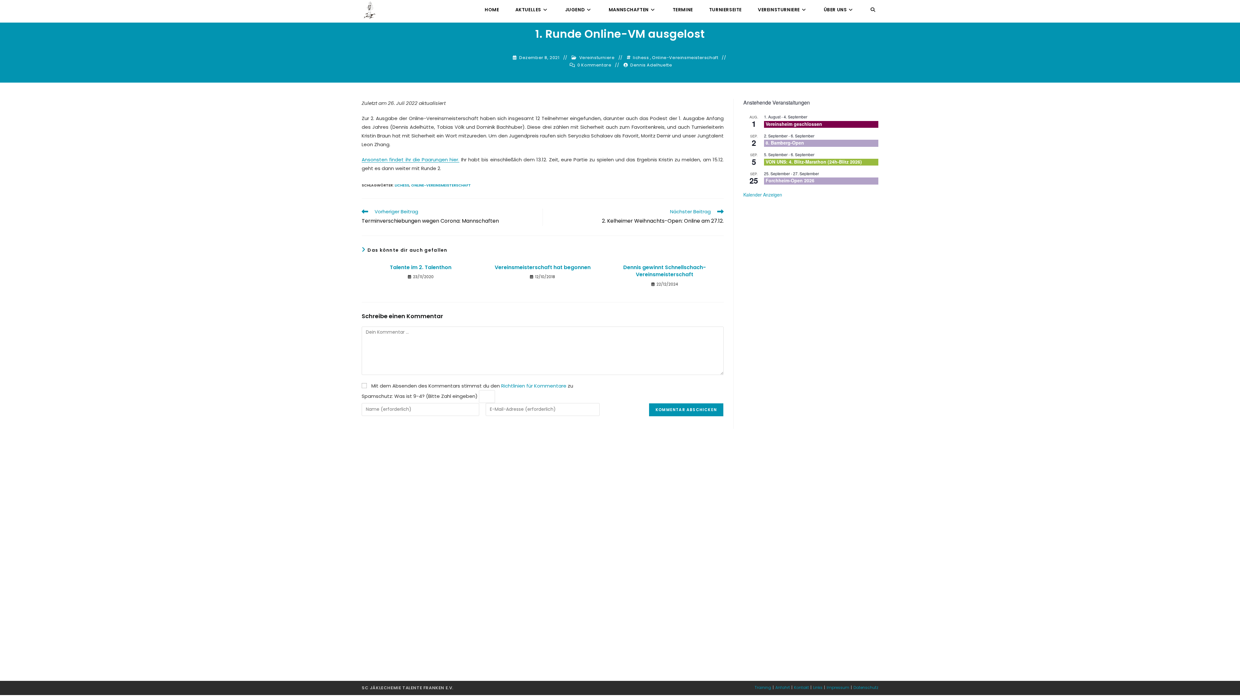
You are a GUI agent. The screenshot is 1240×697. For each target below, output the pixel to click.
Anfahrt (782, 687)
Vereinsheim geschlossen (794, 124)
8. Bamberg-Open (785, 142)
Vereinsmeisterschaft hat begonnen (543, 267)
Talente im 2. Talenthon (420, 267)
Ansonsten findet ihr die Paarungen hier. (410, 159)
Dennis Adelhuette (651, 65)
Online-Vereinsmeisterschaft (685, 58)
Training (763, 687)
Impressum (838, 687)
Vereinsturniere (597, 58)
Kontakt (801, 687)
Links (817, 687)
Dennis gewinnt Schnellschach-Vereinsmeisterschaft (664, 271)
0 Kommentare (594, 65)
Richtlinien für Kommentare (533, 385)
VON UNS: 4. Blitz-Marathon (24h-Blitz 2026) (814, 161)
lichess (641, 58)
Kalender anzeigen (762, 194)
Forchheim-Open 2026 (790, 180)
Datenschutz (865, 687)
